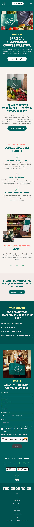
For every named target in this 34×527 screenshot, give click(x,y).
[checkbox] (2, 429)
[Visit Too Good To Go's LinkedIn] (4, 463)
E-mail (3, 405)
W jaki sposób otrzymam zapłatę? (11, 331)
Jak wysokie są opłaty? (8, 327)
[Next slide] (23, 265)
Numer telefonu (5, 412)
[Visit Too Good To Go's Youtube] (24, 463)
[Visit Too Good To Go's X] (29, 463)
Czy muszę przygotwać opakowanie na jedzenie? (16, 335)
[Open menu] (31, 3)
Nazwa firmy (4, 399)
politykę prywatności (22, 434)
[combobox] (17, 395)
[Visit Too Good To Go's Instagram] (9, 463)
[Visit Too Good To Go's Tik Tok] (19, 463)
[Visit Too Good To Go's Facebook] (14, 463)
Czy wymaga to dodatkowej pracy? (11, 323)
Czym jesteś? (5, 392)
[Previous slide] (11, 265)
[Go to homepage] (3, 3)
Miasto (3, 419)
